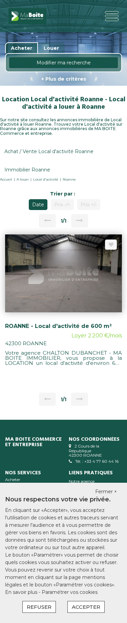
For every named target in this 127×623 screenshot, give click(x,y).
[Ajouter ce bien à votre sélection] (111, 245)
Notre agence (81, 481)
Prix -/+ (62, 205)
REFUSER (39, 607)
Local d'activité (45, 179)
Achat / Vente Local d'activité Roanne (48, 151)
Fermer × (106, 492)
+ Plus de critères (63, 79)
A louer (23, 179)
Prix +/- (89, 205)
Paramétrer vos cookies (70, 592)
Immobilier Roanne (27, 170)
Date (38, 205)
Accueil (6, 179)
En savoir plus (22, 592)
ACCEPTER (86, 607)
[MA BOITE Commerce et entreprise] (27, 16)
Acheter (12, 479)
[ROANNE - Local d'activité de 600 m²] (63, 273)
